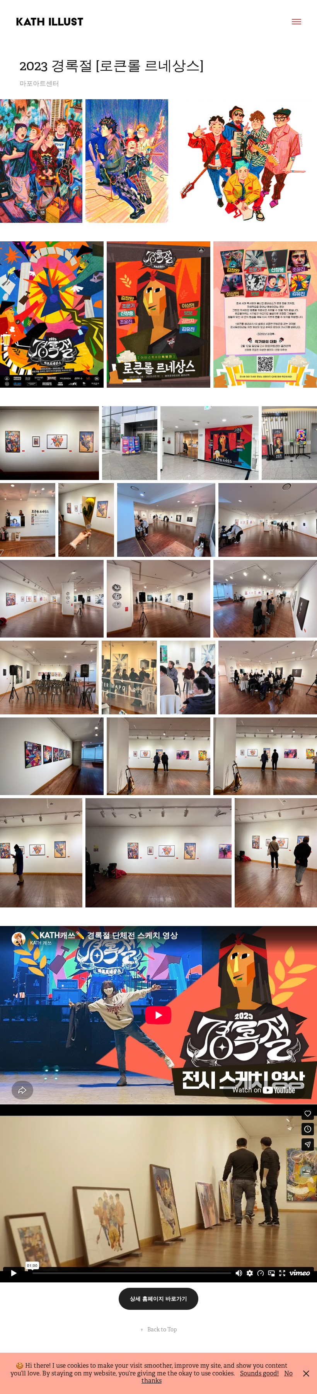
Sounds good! (259, 1373)
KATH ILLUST (50, 21)
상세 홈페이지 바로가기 (158, 1299)
